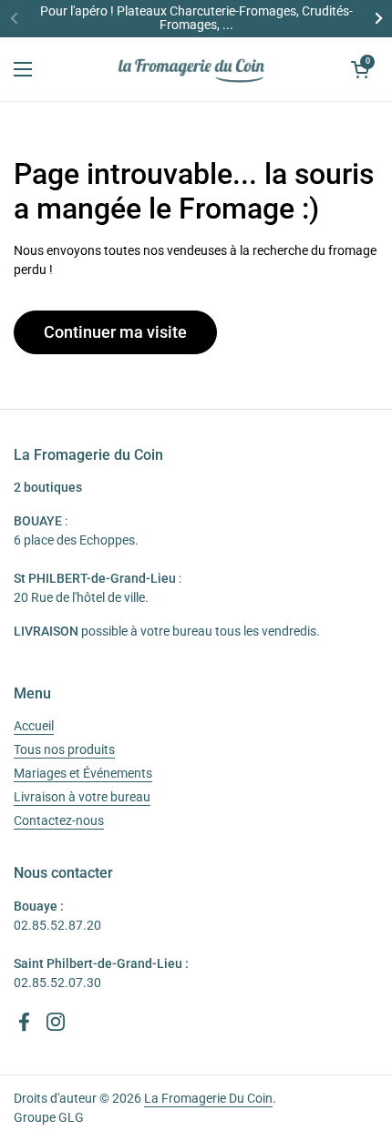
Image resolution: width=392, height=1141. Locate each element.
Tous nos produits (64, 749)
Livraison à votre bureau (82, 797)
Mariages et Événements (83, 773)
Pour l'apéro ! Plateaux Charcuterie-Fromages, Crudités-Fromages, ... (196, 18)
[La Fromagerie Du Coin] (191, 69)
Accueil (34, 725)
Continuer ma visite (115, 331)
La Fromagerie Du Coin (208, 1098)
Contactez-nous (59, 820)
